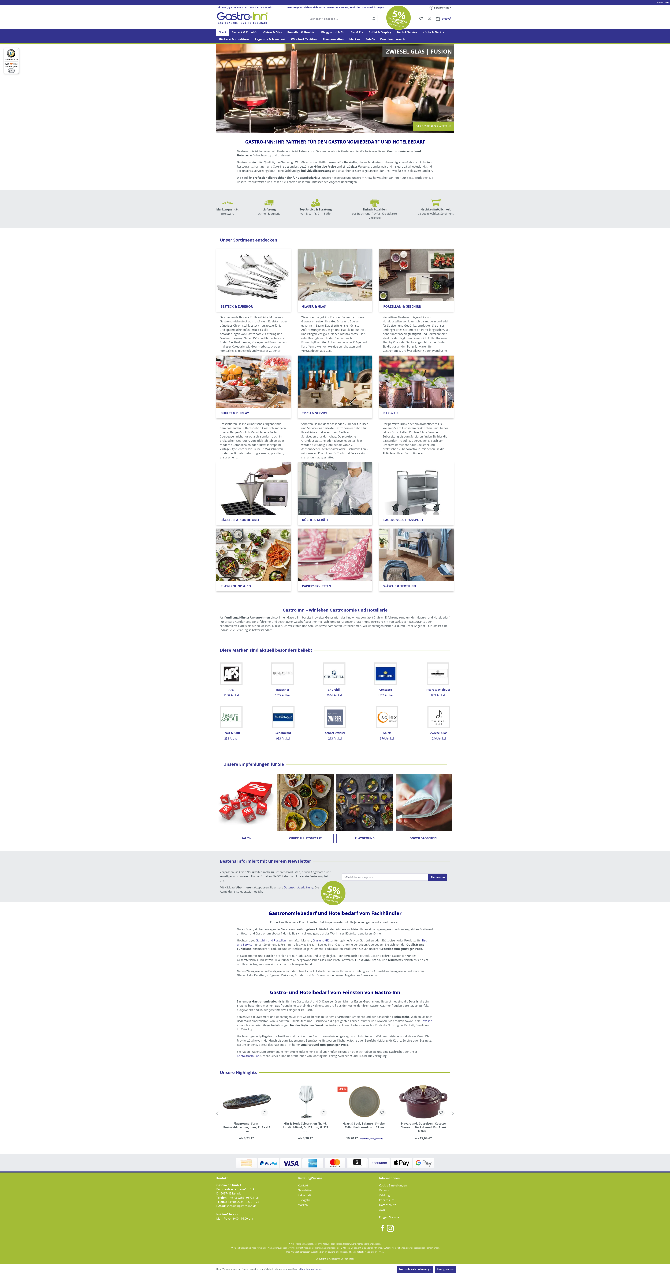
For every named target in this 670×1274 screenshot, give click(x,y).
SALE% (246, 838)
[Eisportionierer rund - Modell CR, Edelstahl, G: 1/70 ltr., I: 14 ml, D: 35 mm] (423, 1101)
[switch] (11, 71)
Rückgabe (304, 1200)
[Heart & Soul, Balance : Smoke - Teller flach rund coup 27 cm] (247, 1101)
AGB (382, 1210)
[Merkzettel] (421, 18)
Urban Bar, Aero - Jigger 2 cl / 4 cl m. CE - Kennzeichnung (364, 1125)
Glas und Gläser (323, 940)
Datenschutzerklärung (298, 887)
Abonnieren (438, 877)
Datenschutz (387, 1205)
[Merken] (264, 1112)
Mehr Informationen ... (311, 1269)
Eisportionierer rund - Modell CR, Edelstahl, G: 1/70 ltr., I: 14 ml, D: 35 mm (423, 1127)
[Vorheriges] (217, 1113)
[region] (335, 1113)
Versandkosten (343, 1243)
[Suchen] (343, 18)
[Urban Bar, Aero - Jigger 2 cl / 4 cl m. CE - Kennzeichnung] (364, 1101)
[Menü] (17, 50)
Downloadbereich (424, 838)
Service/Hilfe (441, 7)
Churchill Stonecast (305, 838)
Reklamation (306, 1195)
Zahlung (384, 1195)
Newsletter (305, 1190)
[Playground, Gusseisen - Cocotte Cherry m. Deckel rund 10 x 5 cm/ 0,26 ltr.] (306, 1101)
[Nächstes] (452, 1113)
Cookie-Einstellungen (393, 1185)
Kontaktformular (248, 1056)
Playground (365, 838)
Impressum (386, 1200)
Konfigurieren (445, 1269)
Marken (303, 1205)
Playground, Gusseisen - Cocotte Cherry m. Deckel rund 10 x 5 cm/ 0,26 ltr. (305, 1127)
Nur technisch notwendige (415, 1269)
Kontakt (303, 1185)
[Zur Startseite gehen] (242, 18)
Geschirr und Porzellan (271, 940)
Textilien (426, 1021)
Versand (384, 1190)
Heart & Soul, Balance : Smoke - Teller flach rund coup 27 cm (246, 1125)
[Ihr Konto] (429, 18)
